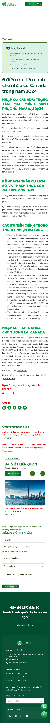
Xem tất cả (11, 473)
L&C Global (22, 370)
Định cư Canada (10, 677)
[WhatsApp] (14, 408)
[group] (25, 498)
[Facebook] (4, 408)
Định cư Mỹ (9, 680)
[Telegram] (20, 408)
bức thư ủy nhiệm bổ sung (30, 117)
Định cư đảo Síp (22, 680)
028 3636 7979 (9, 378)
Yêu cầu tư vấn (23, 625)
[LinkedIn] (9, 408)
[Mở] (45, 3)
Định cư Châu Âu (23, 673)
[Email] (25, 408)
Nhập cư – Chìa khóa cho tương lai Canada (22, 68)
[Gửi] (41, 700)
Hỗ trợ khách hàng (35, 4)
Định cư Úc (21, 677)
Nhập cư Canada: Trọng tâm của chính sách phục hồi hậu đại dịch (26, 54)
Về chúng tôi (9, 673)
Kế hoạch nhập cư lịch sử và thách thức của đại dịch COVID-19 (24, 60)
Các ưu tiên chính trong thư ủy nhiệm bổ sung (23, 65)
